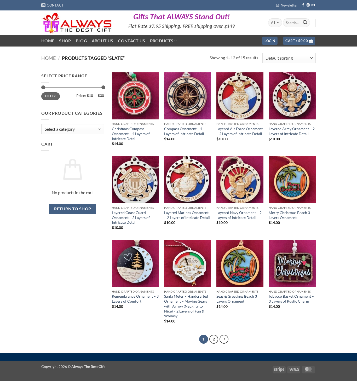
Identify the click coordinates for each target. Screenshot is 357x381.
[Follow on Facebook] (303, 5)
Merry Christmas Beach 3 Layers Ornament (289, 215)
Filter (50, 96)
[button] (287, 5)
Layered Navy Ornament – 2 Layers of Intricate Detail (239, 215)
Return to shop (72, 208)
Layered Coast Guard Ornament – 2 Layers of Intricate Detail (131, 217)
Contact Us (131, 40)
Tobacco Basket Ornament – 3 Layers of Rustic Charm (291, 298)
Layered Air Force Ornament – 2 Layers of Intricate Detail (239, 131)
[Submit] (305, 22)
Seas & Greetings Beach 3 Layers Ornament (236, 298)
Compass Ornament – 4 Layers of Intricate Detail (184, 131)
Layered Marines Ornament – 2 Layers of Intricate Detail (187, 215)
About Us (102, 40)
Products (162, 40)
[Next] (224, 339)
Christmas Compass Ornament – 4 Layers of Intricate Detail (131, 133)
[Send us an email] (313, 5)
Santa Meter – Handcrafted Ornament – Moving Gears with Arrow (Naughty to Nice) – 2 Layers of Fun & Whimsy (186, 306)
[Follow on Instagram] (308, 5)
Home (47, 40)
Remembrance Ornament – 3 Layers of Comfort (135, 298)
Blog (81, 40)
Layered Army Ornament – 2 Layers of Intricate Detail (292, 131)
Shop (65, 40)
